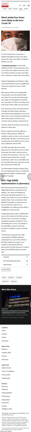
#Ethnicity (13, 281)
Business (4, 349)
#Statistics (11, 277)
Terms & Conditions (8, 371)
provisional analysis (9, 65)
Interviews (5, 359)
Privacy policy (6, 375)
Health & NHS (6, 269)
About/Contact (6, 368)
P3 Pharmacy (6, 396)
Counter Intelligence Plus (7, 407)
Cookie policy (6, 378)
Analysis (4, 334)
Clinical (4, 337)
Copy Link (6, 257)
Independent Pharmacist (21, 425)
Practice (4, 356)
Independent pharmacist (6, 401)
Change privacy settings (6, 431)
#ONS (3, 277)
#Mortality (19, 277)
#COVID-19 (5, 281)
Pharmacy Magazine (5, 388)
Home (4, 330)
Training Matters (7, 393)
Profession (5, 341)
